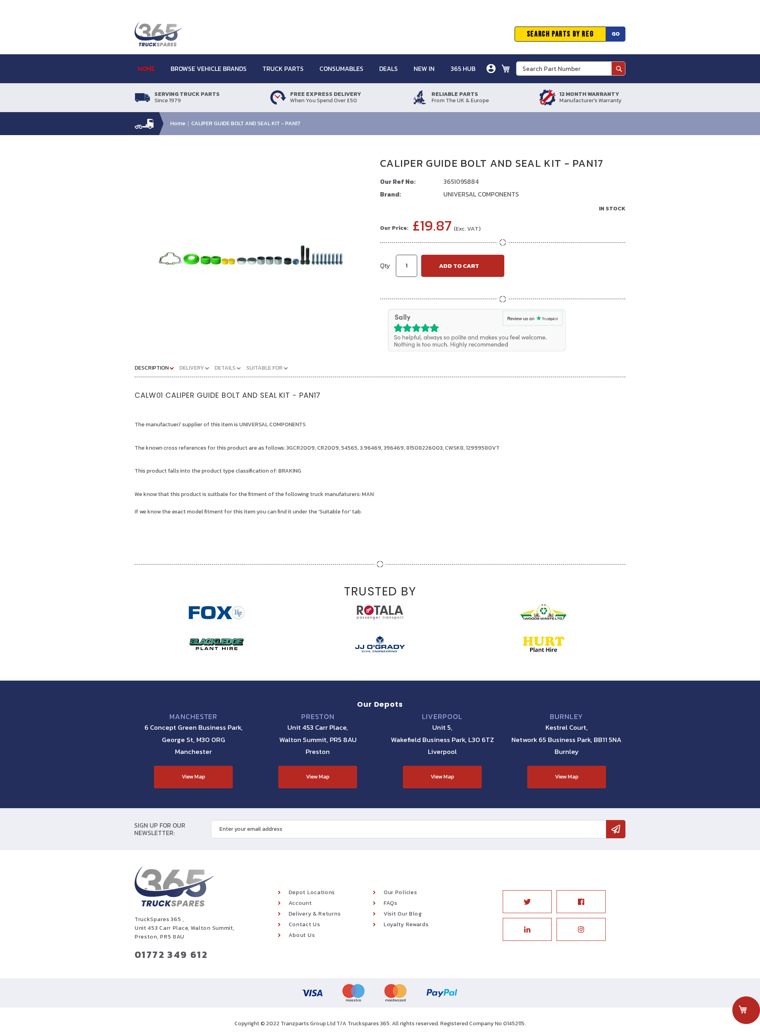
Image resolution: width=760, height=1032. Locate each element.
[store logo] (158, 34)
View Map (193, 777)
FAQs (390, 903)
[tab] (157, 368)
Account (300, 903)
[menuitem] (150, 68)
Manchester (193, 716)
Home (177, 123)
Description (152, 368)
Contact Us (304, 924)
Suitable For (265, 368)
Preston (317, 716)
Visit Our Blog (403, 914)
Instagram (581, 929)
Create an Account (462, 109)
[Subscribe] (615, 829)
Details (226, 368)
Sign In (447, 97)
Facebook (581, 901)
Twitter (527, 901)
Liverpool (442, 716)
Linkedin (527, 929)
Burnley (566, 716)
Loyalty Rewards (406, 924)
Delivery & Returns (315, 914)
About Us (302, 935)
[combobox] (570, 68)
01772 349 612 (171, 954)
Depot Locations (312, 892)
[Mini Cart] (506, 68)
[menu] (310, 68)
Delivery (192, 368)
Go (616, 34)
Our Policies (400, 892)
